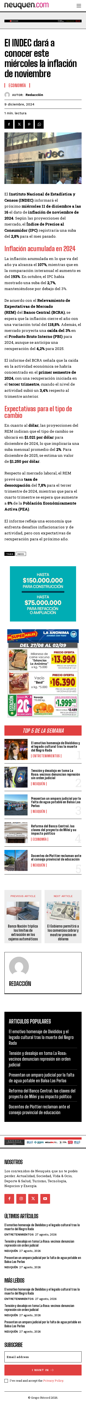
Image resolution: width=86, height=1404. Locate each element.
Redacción (34, 95)
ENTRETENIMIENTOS (46, 756)
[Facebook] (8, 124)
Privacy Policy (53, 1381)
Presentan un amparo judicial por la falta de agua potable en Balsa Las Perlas (56, 802)
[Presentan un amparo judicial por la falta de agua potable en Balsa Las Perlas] (16, 804)
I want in (40, 1370)
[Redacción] (8, 95)
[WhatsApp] (39, 124)
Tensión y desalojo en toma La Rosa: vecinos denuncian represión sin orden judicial (55, 774)
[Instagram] (21, 1199)
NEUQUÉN (39, 784)
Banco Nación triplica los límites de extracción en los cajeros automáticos (23, 932)
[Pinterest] (29, 124)
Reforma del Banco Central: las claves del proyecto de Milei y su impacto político (53, 829)
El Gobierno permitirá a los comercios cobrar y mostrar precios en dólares (63, 932)
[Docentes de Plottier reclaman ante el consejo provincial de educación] (16, 860)
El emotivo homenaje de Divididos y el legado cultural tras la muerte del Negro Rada (55, 746)
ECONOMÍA (40, 839)
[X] (19, 124)
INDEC (20, 554)
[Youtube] (45, 1199)
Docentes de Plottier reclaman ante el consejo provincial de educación (56, 857)
